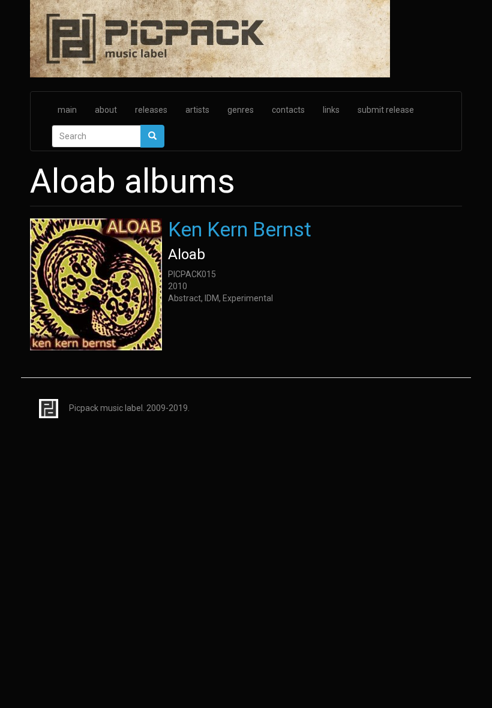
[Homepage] (246, 39)
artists (197, 110)
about (106, 110)
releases (151, 110)
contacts (288, 110)
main (67, 110)
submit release (386, 110)
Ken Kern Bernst (239, 229)
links (331, 110)
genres (240, 110)
